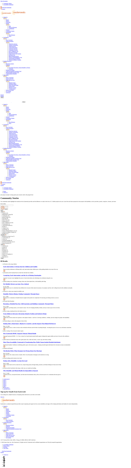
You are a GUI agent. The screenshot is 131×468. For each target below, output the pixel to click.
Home (4, 191)
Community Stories (7, 3)
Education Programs (13, 52)
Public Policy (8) (5, 220)
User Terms (5, 448)
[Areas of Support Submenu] (7, 42)
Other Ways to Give (10, 80)
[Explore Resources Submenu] (5, 62)
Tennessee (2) (5, 251)
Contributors (11, 28)
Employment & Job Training (15, 53)
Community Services (13, 50)
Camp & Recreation (13, 47)
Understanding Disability (11, 73)
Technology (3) (5, 229)
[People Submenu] (7, 25)
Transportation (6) (6, 224)
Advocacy (8, 92)
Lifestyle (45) (5, 213)
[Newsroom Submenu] (7, 33)
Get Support (6, 37)
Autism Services (12, 46)
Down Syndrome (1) (6, 243)
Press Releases (12, 35)
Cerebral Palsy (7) (6, 237)
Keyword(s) (3, 203)
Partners (7, 29)
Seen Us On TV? (10, 78)
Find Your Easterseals (6, 7)
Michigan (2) (5, 250)
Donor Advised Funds (13, 85)
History (7, 21)
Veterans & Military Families (15, 59)
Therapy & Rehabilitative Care (15, 57)
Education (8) (5, 218)
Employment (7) (5, 221)
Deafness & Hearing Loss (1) (8, 241)
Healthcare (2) (5, 233)
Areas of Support (9, 41)
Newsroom (8, 32)
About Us (5, 17)
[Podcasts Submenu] (7, 66)
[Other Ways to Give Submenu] (7, 81)
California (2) (5, 246)
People (7, 23)
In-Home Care (12, 55)
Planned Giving (12, 82)
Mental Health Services (14, 56)
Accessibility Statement (8, 4)
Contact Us (5, 454)
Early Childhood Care (13, 51)
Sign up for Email (10, 90)
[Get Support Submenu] (5, 38)
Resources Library (10, 63)
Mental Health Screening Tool (12, 72)
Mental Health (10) (6, 217)
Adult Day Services (13, 44)
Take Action (6, 75)
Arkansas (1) (5, 252)
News (10, 36)
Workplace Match (12, 84)
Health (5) (4, 226)
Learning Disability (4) (7, 240)
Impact (7, 19)
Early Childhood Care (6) (7, 222)
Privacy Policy (6, 445)
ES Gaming (8, 91)
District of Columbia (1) (7, 254)
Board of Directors (13, 27)
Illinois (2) (4, 248)
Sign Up (2, 397)
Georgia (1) (4, 255)
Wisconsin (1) (5, 256)
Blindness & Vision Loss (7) (8, 236)
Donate (2, 452)
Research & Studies (10, 70)
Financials (8, 22)
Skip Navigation (4, 1)
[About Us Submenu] (5, 18)
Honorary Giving (12, 87)
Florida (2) (4, 247)
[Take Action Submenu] (5, 76)
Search (3, 9)
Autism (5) (4, 239)
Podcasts (8, 65)
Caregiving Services (13, 48)
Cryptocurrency (12, 88)
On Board (11, 68)
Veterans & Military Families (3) (9, 232)
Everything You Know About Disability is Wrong (19, 67)
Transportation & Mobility (14, 58)
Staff (10, 26)
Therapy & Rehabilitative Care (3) (9, 230)
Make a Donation (10, 77)
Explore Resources (7, 61)
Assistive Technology (13, 45)
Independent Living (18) (7, 214)
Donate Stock (12, 86)
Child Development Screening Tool (13, 71)
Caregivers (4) (5, 228)
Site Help (5, 447)
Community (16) (5, 215)
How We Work (9, 40)
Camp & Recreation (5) (7, 225)
